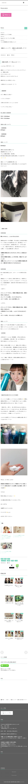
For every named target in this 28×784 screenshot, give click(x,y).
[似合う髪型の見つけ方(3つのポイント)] (19, 636)
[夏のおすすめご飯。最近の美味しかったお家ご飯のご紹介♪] (19, 601)
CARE (9, 558)
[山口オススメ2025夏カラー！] (9, 636)
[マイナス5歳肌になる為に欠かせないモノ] (19, 530)
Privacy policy (13, 775)
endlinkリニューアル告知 (6, 34)
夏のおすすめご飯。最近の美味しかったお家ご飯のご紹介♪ (19, 604)
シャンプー (4, 560)
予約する (7, 15)
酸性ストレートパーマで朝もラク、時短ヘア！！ (19, 586)
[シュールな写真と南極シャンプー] (6, 546)
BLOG (2, 558)
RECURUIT (14, 771)
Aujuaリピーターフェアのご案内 (8, 38)
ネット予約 (7, 713)
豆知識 (9, 560)
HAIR (5, 558)
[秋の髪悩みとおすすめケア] (8, 582)
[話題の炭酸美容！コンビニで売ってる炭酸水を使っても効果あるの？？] (6, 530)
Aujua (16, 560)
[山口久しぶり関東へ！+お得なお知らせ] (8, 618)
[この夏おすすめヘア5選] (9, 601)
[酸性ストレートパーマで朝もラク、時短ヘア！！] (19, 583)
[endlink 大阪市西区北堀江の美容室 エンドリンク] (4, 2)
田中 (12, 560)
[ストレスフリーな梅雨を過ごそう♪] (19, 618)
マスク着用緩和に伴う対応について (8, 42)
